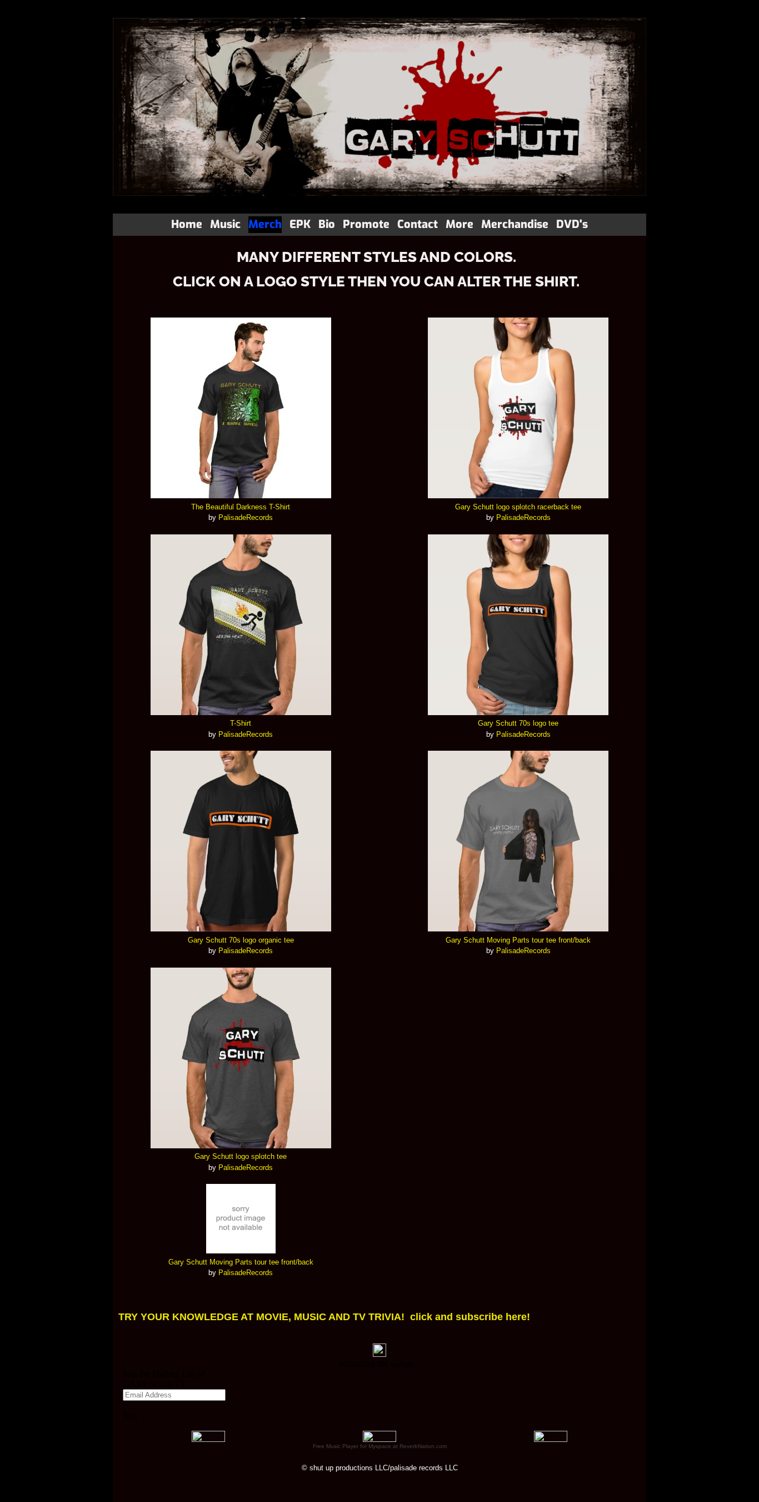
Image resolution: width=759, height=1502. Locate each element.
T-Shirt (240, 723)
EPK (300, 224)
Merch (265, 224)
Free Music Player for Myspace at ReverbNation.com (380, 1446)
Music (225, 224)
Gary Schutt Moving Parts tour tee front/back (240, 1262)
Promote (366, 224)
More (459, 224)
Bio (326, 224)
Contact (417, 224)
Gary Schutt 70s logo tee (518, 723)
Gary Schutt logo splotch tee (240, 1156)
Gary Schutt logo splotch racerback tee (518, 507)
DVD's (572, 224)
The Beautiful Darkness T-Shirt (240, 507)
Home (186, 224)
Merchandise (514, 224)
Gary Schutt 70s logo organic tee (241, 940)
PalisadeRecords (245, 517)
